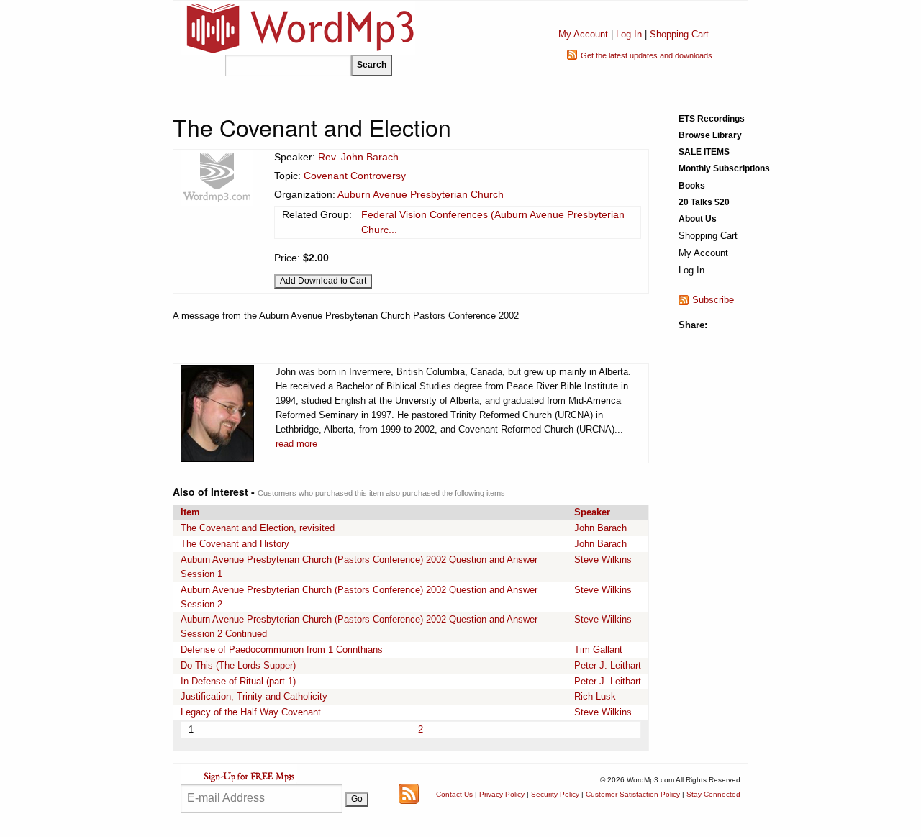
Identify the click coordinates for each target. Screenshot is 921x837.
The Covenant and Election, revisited (258, 527)
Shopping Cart (679, 34)
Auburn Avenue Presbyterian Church (420, 194)
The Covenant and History (235, 543)
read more (296, 443)
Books (692, 186)
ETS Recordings (712, 119)
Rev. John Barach (358, 157)
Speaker (592, 512)
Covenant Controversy (355, 175)
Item (190, 512)
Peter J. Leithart (607, 665)
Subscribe (713, 299)
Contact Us (454, 794)
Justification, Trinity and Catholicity (254, 696)
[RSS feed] (409, 793)
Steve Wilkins (603, 559)
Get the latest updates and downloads (646, 55)
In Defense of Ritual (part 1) (238, 681)
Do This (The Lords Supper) (238, 665)
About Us (698, 219)
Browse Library (710, 135)
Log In (629, 34)
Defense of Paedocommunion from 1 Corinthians (282, 649)
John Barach (600, 527)
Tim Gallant (598, 649)
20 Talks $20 (704, 202)
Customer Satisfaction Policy (633, 794)
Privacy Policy (502, 794)
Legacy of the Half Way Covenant (251, 712)
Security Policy (555, 794)
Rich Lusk (595, 696)
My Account (583, 34)
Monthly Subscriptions (724, 168)
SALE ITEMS (704, 152)
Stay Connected (713, 794)
